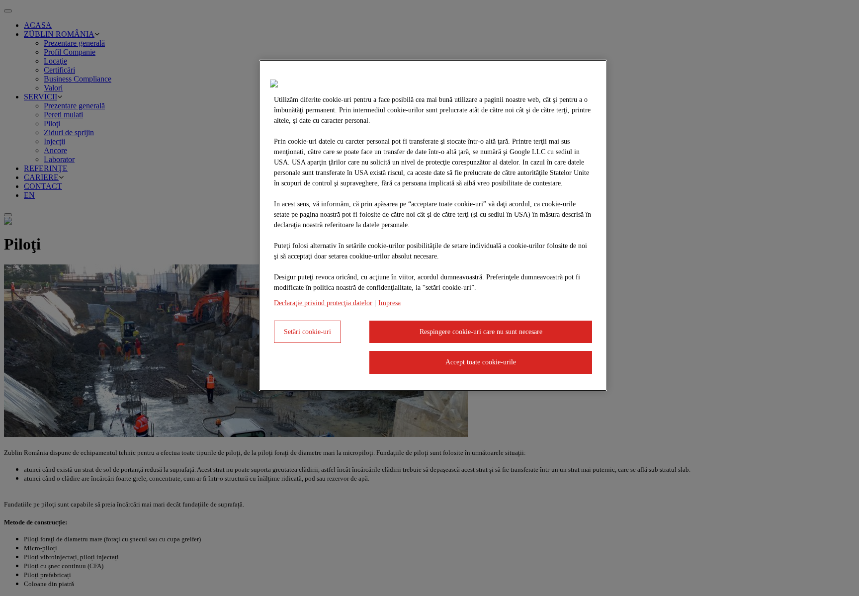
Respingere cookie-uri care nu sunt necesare (481, 332)
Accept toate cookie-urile (480, 362)
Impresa (389, 303)
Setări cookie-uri (307, 332)
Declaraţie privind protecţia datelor (323, 303)
